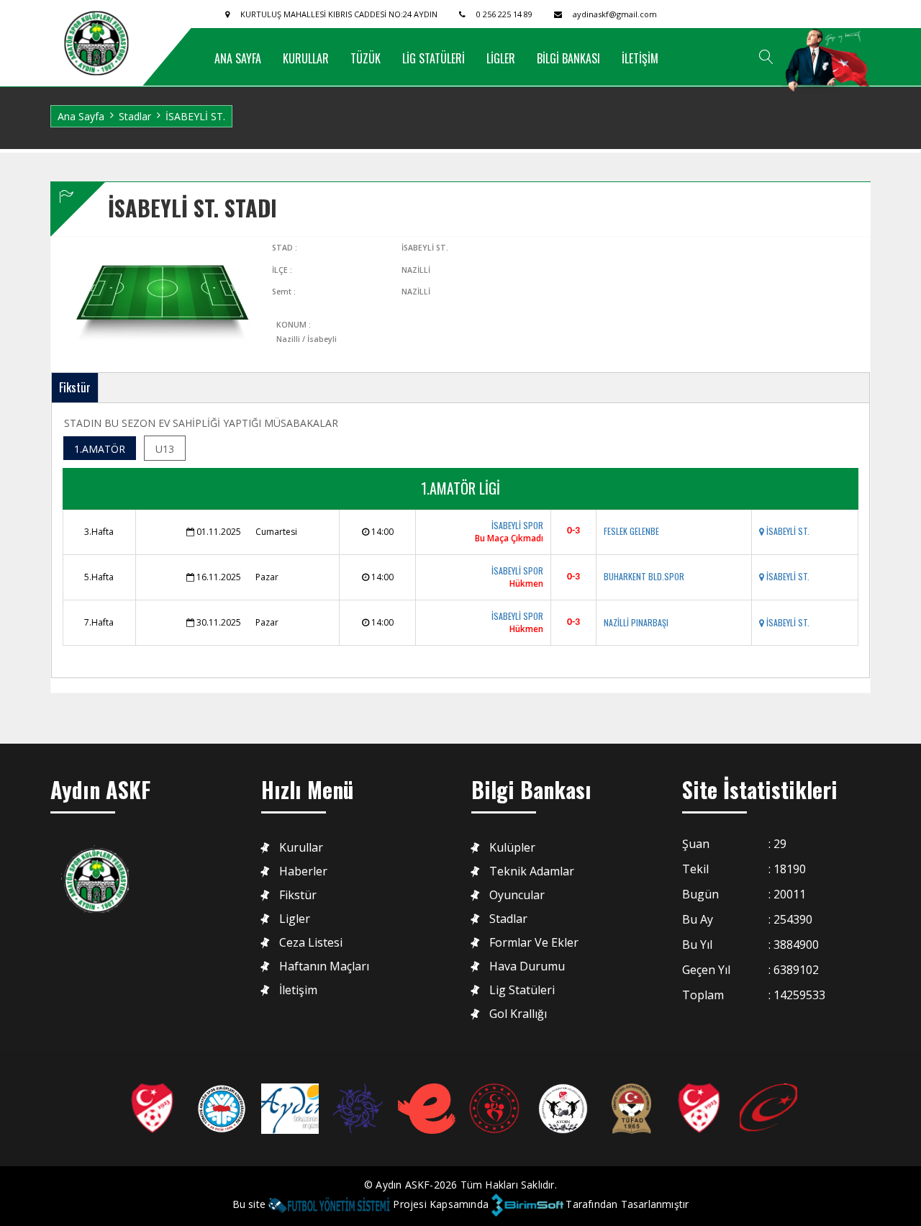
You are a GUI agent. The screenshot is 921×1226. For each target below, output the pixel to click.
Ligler (294, 919)
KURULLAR (306, 58)
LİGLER (500, 58)
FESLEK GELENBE (631, 531)
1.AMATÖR (99, 449)
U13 (164, 449)
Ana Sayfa (81, 116)
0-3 (573, 531)
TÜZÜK (365, 58)
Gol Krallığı (518, 1014)
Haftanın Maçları (324, 966)
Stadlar (135, 116)
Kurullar (301, 847)
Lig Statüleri (522, 990)
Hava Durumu (527, 966)
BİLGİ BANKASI (568, 58)
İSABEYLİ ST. (786, 531)
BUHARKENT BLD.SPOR (644, 576)
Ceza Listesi (310, 942)
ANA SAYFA (237, 58)
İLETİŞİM (640, 58)
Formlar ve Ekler (534, 942)
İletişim (298, 990)
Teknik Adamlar (531, 871)
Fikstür (75, 387)
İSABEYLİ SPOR (517, 525)
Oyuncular (517, 895)
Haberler (303, 871)
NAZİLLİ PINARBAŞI (636, 622)
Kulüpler (512, 847)
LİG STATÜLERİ (433, 58)
